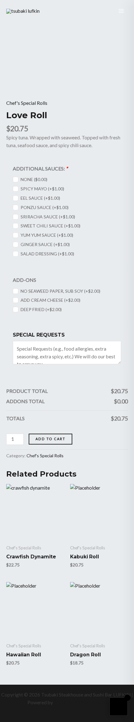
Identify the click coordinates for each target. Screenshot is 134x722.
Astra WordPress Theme (80, 702)
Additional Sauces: (40, 168)
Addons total (25, 401)
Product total (27, 391)
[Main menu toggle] (121, 10)
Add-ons (24, 280)
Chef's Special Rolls (26, 103)
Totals (15, 418)
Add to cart (50, 439)
